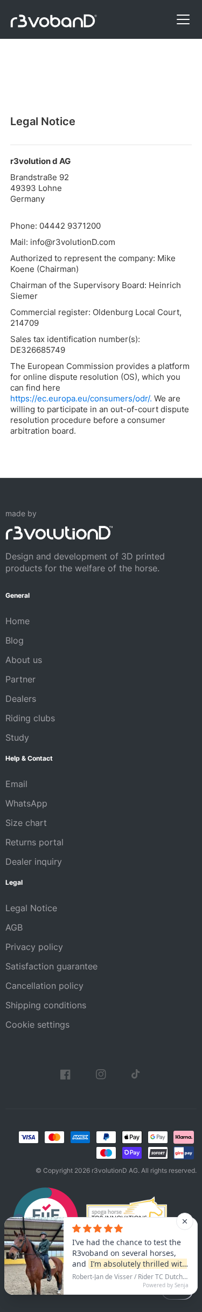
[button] (181, 19)
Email (16, 783)
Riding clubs (30, 718)
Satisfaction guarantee (51, 966)
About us (23, 659)
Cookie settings (37, 1024)
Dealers (20, 698)
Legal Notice (31, 908)
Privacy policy (34, 946)
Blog (14, 640)
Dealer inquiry (33, 861)
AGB (14, 927)
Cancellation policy (44, 985)
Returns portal (34, 842)
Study (17, 737)
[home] (53, 19)
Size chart (26, 822)
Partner (20, 679)
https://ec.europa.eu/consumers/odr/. (81, 398)
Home (17, 621)
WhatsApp (26, 803)
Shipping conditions (45, 1005)
